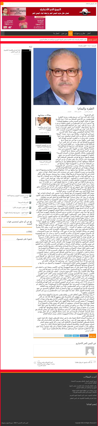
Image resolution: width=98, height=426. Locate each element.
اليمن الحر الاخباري (89, 111)
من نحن (64, 33)
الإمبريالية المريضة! (45, 162)
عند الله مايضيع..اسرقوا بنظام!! (83, 361)
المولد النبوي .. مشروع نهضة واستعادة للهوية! (16, 212)
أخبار (88, 33)
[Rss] (17, 4)
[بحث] (1, 3)
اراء (70, 33)
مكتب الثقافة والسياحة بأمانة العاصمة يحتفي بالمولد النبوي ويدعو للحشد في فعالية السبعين (63, 39)
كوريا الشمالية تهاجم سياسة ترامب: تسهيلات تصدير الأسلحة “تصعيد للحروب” (46, 363)
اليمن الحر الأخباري (23, 423)
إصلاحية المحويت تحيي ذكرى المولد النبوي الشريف (83, 395)
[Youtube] (13, 4)
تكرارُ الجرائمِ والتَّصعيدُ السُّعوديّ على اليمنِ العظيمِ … (44, 128)
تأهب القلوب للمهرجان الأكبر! (20, 207)
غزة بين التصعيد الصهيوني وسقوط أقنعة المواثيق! (43, 145)
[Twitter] (15, 4)
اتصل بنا (56, 33)
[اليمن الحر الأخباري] (49, 11)
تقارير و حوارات (79, 33)
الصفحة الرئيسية (94, 33)
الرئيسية (94, 45)
